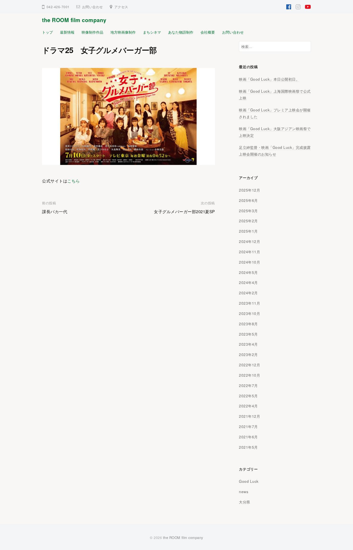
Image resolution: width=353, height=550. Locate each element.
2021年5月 (248, 447)
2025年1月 (248, 231)
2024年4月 (248, 282)
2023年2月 (248, 354)
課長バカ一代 (54, 211)
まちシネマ (152, 32)
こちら (73, 181)
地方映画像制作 (123, 32)
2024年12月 (249, 241)
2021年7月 (248, 426)
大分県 (244, 501)
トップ (47, 32)
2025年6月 (248, 200)
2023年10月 (249, 313)
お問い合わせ (92, 6)
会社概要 (208, 32)
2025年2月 (248, 220)
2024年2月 (248, 292)
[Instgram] (298, 6)
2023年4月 (248, 344)
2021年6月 (248, 436)
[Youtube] (308, 6)
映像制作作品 (92, 32)
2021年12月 (249, 416)
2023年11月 (249, 303)
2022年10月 (249, 375)
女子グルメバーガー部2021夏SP (184, 211)
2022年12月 (249, 364)
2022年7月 (248, 385)
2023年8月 (248, 323)
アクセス (121, 6)
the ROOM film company (74, 20)
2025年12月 (249, 190)
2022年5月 (248, 395)
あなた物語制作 (180, 32)
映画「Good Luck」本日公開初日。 (269, 79)
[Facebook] (289, 6)
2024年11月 (249, 251)
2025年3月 (248, 210)
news (243, 491)
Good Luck (249, 481)
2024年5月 (248, 272)
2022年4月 (248, 405)
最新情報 (67, 32)
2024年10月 (249, 262)
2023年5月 (248, 334)
